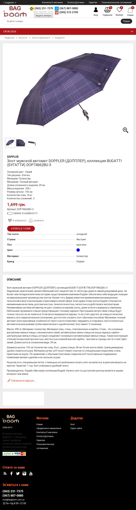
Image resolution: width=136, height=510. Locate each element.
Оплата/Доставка (75, 2)
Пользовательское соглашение (117, 2)
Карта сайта (76, 428)
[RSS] (5, 474)
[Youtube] (31, 474)
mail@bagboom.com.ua (13, 500)
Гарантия (93, 2)
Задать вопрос (43, 15)
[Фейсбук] (12, 474)
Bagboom (9, 2)
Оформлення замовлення (48, 428)
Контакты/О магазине (52, 2)
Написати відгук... (23, 380)
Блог (72, 424)
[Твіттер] (18, 474)
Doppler (13, 156)
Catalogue (9, 31)
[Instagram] (25, 474)
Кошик (39, 424)
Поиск (126, 21)
